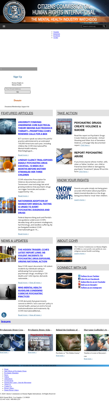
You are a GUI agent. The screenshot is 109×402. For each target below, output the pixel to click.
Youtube (56, 32)
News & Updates (14, 240)
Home (6, 369)
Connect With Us (71, 267)
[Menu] (5, 26)
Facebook (56, 36)
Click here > (85, 145)
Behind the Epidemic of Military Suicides (75, 330)
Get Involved (8, 381)
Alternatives (8, 379)
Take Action (67, 113)
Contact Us (8, 386)
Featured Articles (17, 113)
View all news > (35, 282)
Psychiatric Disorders (11, 373)
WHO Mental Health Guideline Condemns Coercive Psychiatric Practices (30, 292)
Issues (6, 321)
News (6, 375)
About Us (7, 384)
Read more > (23, 155)
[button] (18, 69)
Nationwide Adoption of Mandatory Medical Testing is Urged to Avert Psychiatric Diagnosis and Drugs (35, 206)
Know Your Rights (73, 180)
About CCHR (67, 240)
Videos (6, 377)
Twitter (55, 38)
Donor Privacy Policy (11, 390)
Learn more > (80, 200)
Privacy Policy (9, 388)
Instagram (56, 34)
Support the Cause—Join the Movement (17, 382)
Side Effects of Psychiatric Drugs (15, 371)
